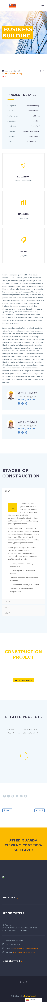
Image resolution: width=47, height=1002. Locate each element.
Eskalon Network (30, 996)
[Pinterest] (12, 796)
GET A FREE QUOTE (23, 680)
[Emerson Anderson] (23, 398)
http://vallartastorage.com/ (24, 952)
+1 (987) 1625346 (26, 399)
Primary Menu (42, 5)
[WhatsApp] (26, 982)
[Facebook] (19, 403)
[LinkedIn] (21, 796)
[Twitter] (22, 403)
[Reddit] (25, 796)
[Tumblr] (17, 796)
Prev (8, 810)
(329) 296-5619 (17, 940)
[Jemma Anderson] (23, 427)
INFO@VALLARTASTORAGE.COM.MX (25, 948)
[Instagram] (26, 403)
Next (38, 810)
